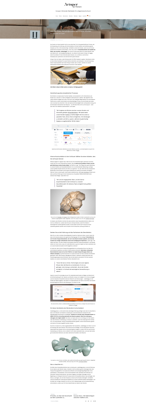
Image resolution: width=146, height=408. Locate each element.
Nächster (75, 394)
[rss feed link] (95, 401)
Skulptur (65, 217)
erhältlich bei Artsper (90, 218)
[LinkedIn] (91, 401)
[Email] (93, 401)
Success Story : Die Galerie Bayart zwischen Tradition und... (84, 396)
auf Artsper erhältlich (83, 361)
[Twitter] (88, 401)
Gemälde (59, 217)
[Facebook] (85, 401)
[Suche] (89, 16)
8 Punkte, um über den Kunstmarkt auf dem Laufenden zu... (61, 396)
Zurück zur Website (54, 401)
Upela (91, 53)
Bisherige (53, 394)
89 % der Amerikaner (84, 172)
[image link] (73, 5)
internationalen (53, 314)
